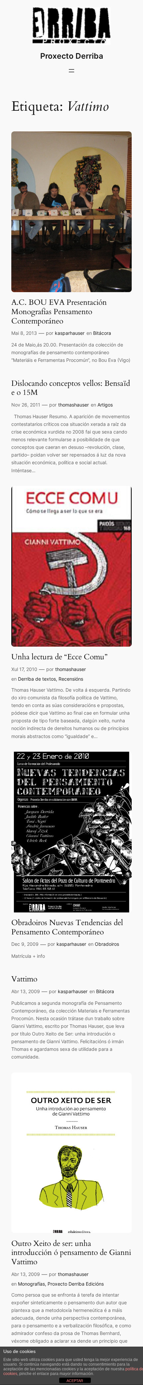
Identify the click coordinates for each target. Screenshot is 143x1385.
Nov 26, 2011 (25, 405)
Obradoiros (107, 944)
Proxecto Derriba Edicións (76, 1284)
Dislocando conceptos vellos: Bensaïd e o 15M (70, 388)
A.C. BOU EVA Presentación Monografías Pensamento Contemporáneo (59, 311)
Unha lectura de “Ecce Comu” (59, 657)
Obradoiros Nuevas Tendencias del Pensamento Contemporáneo (67, 927)
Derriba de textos (37, 679)
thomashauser (73, 405)
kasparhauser (69, 333)
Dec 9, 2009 (25, 944)
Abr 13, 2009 (25, 991)
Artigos (105, 405)
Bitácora (102, 333)
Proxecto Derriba (71, 56)
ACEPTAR (75, 1381)
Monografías (31, 1284)
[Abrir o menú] (71, 71)
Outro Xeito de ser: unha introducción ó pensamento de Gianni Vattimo (71, 1253)
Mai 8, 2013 (24, 333)
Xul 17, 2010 (24, 669)
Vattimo (24, 979)
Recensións (71, 679)
